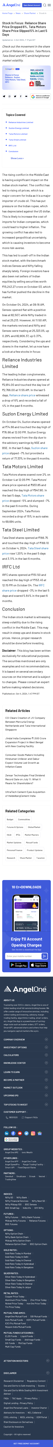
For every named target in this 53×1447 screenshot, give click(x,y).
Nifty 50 (9, 1197)
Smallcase (21, 1176)
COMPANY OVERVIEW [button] (14, 1039)
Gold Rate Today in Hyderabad (19, 1263)
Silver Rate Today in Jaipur (18, 1287)
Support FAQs (31, 1117)
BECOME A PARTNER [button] (14, 1080)
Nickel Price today (14, 1303)
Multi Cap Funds (13, 1346)
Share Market (26, 858)
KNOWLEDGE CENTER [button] (14, 1063)
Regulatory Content (36, 1381)
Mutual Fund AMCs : (15, 1313)
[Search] (44, 5)
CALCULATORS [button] (11, 1055)
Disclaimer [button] (10, 1373)
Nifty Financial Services (16, 1200)
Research (11, 858)
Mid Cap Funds (25, 1343)
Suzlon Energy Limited (19, 128)
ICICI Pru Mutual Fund (15, 1323)
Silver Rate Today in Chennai (19, 1283)
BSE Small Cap (12, 1207)
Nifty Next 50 (38, 1200)
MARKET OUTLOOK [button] (13, 1087)
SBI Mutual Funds (38, 1316)
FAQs (6, 1398)
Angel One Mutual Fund (16, 1316)
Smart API (9, 1167)
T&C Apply (16, 1398)
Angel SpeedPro (12, 1164)
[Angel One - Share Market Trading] (11, 5)
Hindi (9, 835)
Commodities (24, 819)
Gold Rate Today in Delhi (16, 1256)
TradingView (10, 1179)
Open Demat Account (32, 5)
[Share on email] (26, 96)
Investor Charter (39, 1407)
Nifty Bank (21, 1197)
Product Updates (35, 850)
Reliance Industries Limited (21, 122)
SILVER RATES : (11, 1273)
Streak (32, 1176)
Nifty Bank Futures (31, 1217)
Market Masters (32, 835)
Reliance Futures (37, 1220)
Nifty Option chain (14, 1233)
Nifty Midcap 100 (13, 1204)
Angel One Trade (29, 1161)
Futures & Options (15, 827)
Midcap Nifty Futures (15, 1220)
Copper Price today (14, 1296)
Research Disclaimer (14, 1381)
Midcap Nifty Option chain (18, 1240)
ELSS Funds (11, 1336)
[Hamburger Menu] (49, 5)
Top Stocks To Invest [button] (16, 1104)
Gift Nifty (39, 1207)
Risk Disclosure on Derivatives (18, 1422)
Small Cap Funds (13, 1339)
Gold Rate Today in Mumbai (18, 1253)
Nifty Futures (11, 1217)
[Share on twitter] (15, 96)
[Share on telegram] (4, 96)
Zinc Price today (38, 1300)
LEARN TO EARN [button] (12, 1072)
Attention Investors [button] (16, 1360)
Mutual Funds (32, 842)
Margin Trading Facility (33, 1164)
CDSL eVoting (10, 1417)
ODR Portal (42, 1417)
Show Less (16, 158)
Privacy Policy (31, 1398)
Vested (42, 1176)
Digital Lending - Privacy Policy (18, 1403)
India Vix (27, 1207)
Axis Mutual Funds (14, 1319)
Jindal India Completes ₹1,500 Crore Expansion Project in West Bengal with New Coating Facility (25, 742)
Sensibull (9, 1176)
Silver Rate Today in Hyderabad (20, 1276)
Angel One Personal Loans (16, 1407)
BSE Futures (11, 1224)
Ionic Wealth (27, 1152)
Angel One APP (11, 1161)
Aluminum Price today (16, 1300)
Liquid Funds (26, 1336)
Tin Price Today (12, 1307)
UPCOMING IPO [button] (11, 1095)
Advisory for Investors (14, 1412)
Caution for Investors (14, 1426)
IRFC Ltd (12, 145)
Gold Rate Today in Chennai (18, 1260)
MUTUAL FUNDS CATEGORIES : (19, 1333)
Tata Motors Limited (18, 134)
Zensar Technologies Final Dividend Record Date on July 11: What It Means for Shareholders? (25, 779)
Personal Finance (14, 850)
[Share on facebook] (20, 96)
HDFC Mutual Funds (35, 1319)
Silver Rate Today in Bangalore (20, 1280)
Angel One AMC (11, 1152)
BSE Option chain (38, 1244)
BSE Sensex (31, 1204)
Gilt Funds (10, 1343)
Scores (41, 1385)
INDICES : (8, 1194)
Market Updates (14, 842)
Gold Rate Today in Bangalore (19, 1267)
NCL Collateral (34, 1412)
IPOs (18, 835)
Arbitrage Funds (32, 1339)
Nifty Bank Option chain (17, 1237)
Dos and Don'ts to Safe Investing (19, 1385)
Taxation (41, 858)
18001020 (13, 1117)
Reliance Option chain (15, 1244)
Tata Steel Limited (17, 139)
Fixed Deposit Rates (27, 1167)
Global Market (34, 827)
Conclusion (13, 151)
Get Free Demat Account (26, 1443)
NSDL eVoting (26, 1417)
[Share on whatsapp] (9, 96)
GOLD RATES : (11, 1250)
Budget (10, 819)
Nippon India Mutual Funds (18, 1326)
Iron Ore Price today (36, 1303)
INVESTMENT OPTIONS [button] (15, 1047)
